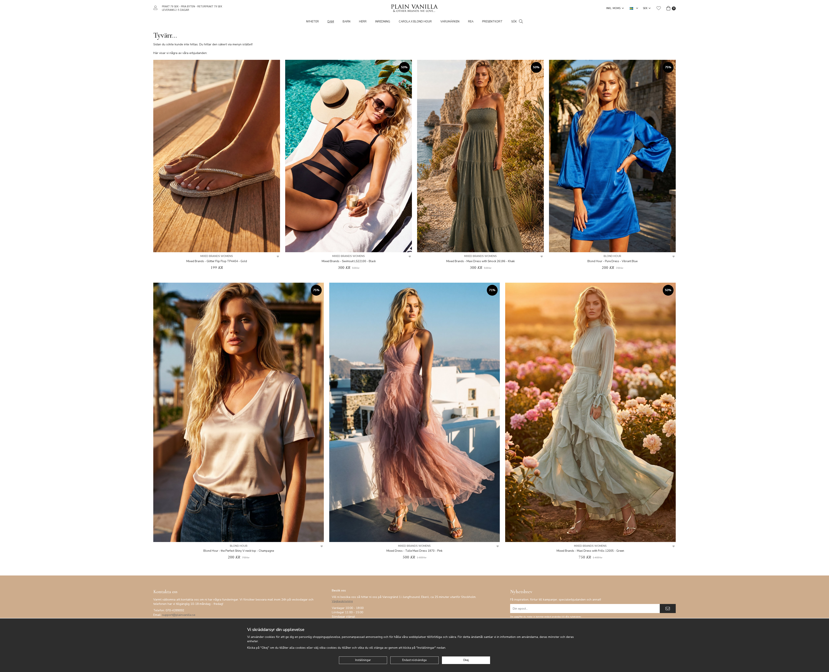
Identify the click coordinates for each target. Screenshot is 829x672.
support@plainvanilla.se (178, 615)
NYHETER (312, 22)
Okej (466, 660)
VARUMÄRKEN (449, 22)
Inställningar (363, 660)
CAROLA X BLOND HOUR (415, 22)
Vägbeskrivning (342, 601)
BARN (346, 22)
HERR (363, 22)
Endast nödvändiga (414, 660)
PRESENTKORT (492, 22)
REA (470, 22)
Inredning (382, 22)
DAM (330, 22)
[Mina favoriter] (659, 8)
